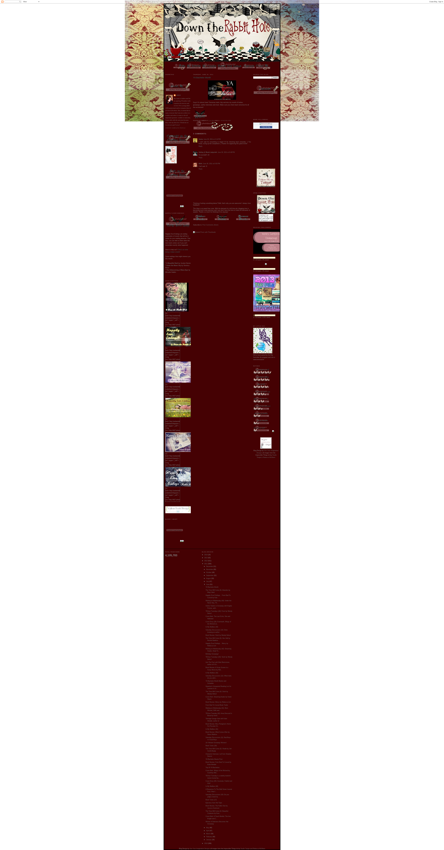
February (209, 837)
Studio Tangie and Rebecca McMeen (252, 848)
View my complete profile (175, 128)
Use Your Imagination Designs (200, 848)
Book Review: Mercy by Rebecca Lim (218, 702)
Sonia (201, 139)
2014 (206, 555)
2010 (206, 843)
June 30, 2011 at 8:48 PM (226, 152)
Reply (200, 146)
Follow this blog (266, 127)
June (208, 584)
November (209, 569)
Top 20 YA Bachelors (213, 767)
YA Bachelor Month (212, 587)
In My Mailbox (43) (212, 627)
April (208, 830)
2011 (206, 564)
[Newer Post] (243, 221)
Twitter (177, 125)
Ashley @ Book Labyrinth (208, 152)
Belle (200, 163)
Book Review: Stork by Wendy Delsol (218, 635)
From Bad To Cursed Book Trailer (217, 705)
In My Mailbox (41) (212, 729)
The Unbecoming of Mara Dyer (177, 270)
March (208, 834)
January (209, 840)
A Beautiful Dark (172, 263)
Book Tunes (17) (211, 800)
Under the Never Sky (173, 265)
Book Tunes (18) (211, 745)
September (210, 575)
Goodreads (168, 125)
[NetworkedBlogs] (266, 124)
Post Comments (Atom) (210, 225)
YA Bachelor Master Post (214, 759)
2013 (206, 558)
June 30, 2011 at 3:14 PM (212, 139)
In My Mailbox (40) (212, 786)
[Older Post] (200, 221)
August (208, 578)
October (209, 572)
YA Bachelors (225, 120)
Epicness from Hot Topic (214, 803)
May (208, 827)
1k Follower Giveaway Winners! (216, 742)
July (207, 581)
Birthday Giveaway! (212, 654)
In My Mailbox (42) (212, 673)
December (209, 566)
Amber (178, 95)
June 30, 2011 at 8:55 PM (211, 163)
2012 (206, 561)
